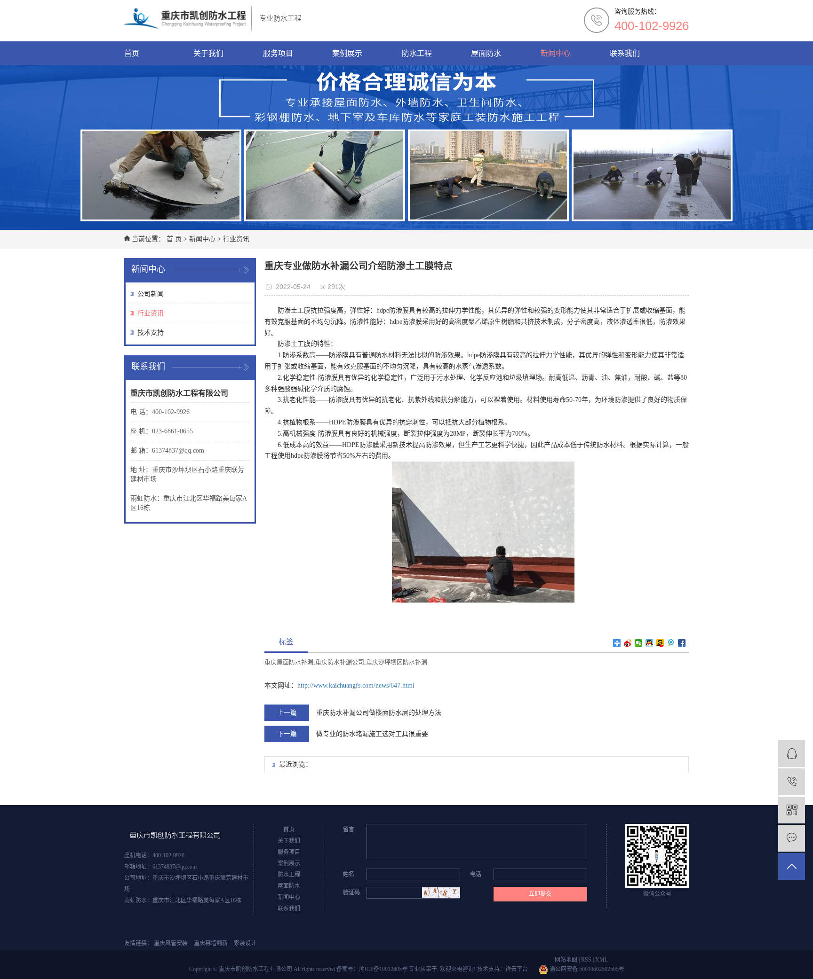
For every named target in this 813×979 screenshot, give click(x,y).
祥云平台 (516, 969)
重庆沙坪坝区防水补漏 (396, 662)
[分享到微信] (639, 643)
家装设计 (245, 943)
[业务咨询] (791, 753)
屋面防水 (486, 53)
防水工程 (417, 53)
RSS (586, 959)
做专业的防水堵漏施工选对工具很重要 (372, 733)
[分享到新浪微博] (628, 643)
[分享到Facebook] (682, 643)
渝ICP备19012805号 (383, 969)
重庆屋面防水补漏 (288, 662)
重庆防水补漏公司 (339, 662)
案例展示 (347, 53)
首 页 (174, 239)
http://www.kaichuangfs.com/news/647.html (355, 685)
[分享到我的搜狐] (660, 643)
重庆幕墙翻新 (211, 943)
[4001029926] (791, 781)
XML (601, 959)
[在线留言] (791, 838)
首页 (131, 53)
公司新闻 (150, 294)
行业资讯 (236, 239)
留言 (348, 829)
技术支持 (150, 332)
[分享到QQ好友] (650, 643)
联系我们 (625, 53)
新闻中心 (556, 53)
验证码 (351, 892)
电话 (475, 874)
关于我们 (208, 53)
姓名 (348, 874)
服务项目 (278, 53)
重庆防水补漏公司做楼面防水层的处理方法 (378, 712)
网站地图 (566, 959)
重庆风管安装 (171, 943)
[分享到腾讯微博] (671, 643)
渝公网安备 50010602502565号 (586, 969)
